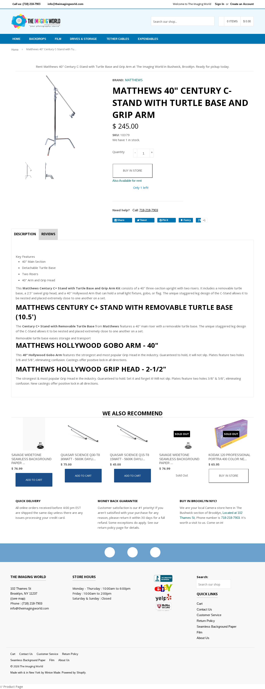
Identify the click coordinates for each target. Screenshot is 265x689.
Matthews (134, 80)
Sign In (219, 4)
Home (16, 38)
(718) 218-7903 (31, 4)
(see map (17, 598)
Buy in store (132, 170)
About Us (203, 638)
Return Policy (206, 620)
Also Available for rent (127, 180)
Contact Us (204, 609)
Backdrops (37, 38)
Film (58, 38)
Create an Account (242, 4)
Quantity (118, 152)
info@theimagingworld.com (65, 4)
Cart (199, 603)
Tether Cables (118, 38)
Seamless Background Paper (216, 626)
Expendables (148, 38)
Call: (145, 210)
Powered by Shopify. (74, 672)
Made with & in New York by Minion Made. (35, 672)
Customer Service (209, 615)
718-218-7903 (230, 517)
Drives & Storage (83, 38)
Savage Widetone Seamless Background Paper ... (31, 459)
